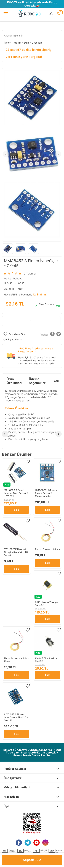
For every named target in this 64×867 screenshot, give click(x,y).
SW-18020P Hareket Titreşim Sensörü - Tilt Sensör (16, 552)
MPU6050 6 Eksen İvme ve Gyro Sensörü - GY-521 (16, 493)
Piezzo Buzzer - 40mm (47, 549)
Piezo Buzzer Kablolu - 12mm (16, 660)
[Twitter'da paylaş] (58, 334)
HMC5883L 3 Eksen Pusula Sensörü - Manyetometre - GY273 (46, 493)
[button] (52, 334)
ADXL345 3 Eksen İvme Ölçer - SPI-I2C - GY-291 (16, 717)
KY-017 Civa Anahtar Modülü (46, 660)
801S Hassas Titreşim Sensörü (46, 604)
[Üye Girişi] (51, 14)
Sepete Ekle (32, 860)
